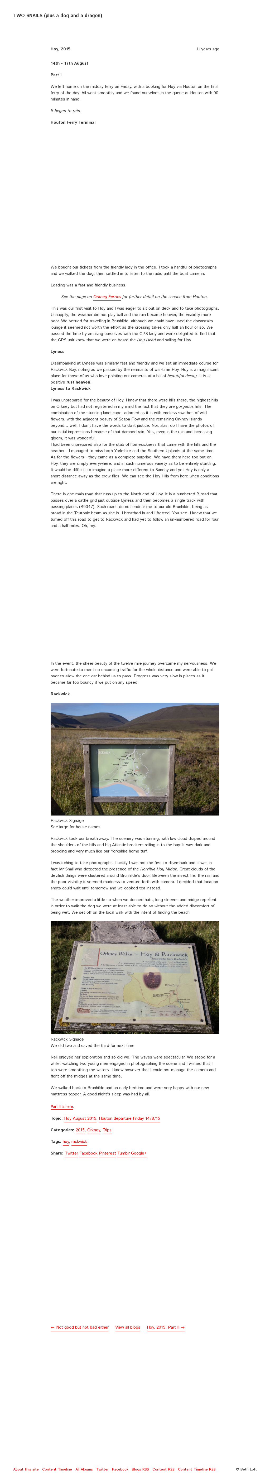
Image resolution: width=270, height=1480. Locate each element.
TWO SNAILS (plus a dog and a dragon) (57, 15)
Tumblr (123, 1153)
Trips (107, 1130)
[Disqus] (135, 1250)
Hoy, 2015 (60, 49)
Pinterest (107, 1153)
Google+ (139, 1153)
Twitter (71, 1153)
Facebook (88, 1153)
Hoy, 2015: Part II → (166, 1327)
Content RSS (163, 1469)
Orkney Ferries (107, 297)
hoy (66, 1142)
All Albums (84, 1469)
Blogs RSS (140, 1469)
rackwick (79, 1142)
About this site (26, 1469)
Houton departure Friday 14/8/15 (129, 1118)
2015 (80, 1130)
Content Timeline (57, 1469)
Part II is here (62, 1106)
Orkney (93, 1130)
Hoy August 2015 (80, 1118)
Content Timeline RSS (197, 1469)
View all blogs (127, 1327)
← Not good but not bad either (80, 1327)
